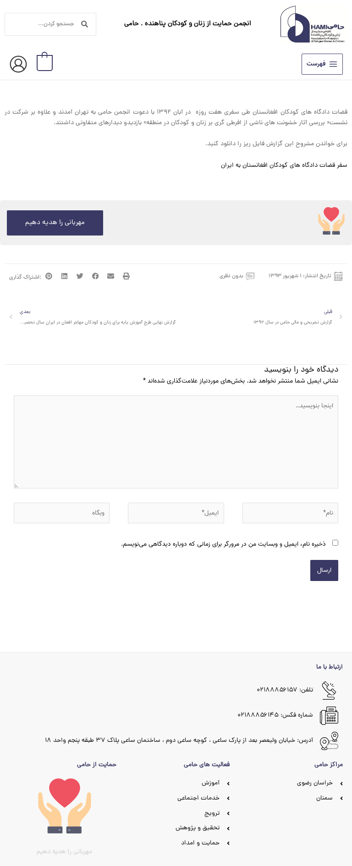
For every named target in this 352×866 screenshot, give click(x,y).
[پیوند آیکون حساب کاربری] (18, 64)
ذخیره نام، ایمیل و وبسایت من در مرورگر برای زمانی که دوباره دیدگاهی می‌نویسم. (223, 544)
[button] (126, 276)
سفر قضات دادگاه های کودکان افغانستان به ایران (284, 165)
